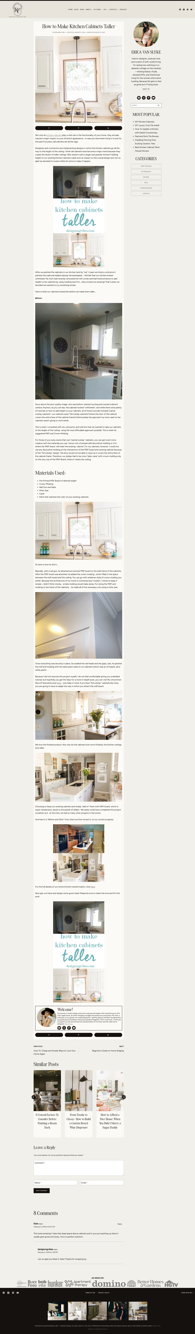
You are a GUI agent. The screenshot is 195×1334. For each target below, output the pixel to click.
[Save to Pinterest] (79, 128)
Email (84, 1182)
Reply (120, 1224)
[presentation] (47, 1090)
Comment (40, 1163)
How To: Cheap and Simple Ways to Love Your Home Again (55, 1050)
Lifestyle (146, 193)
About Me (156, 1326)
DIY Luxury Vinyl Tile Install (147, 125)
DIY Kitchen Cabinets (144, 121)
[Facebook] (180, 9)
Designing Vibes (59, 32)
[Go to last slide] (34, 1097)
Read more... (69, 1024)
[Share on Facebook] (49, 128)
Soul (146, 182)
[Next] (124, 1097)
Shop (82, 9)
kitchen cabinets (54, 135)
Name (38, 1182)
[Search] (158, 105)
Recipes (146, 177)
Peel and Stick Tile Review (147, 136)
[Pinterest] (187, 9)
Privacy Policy (103, 1292)
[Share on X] (108, 128)
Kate (36, 1223)
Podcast (123, 9)
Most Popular (146, 166)
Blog (76, 9)
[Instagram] (183, 9)
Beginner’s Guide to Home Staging (108, 1048)
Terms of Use (90, 1292)
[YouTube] (191, 9)
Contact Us (92, 1329)
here (59, 683)
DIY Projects (146, 171)
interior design (146, 188)
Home (70, 9)
